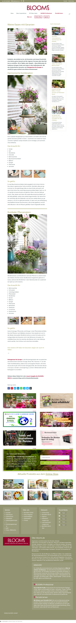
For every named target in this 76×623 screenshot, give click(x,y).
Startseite (5, 621)
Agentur (46, 17)
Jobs (7, 528)
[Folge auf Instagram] (59, 513)
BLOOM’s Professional (46, 13)
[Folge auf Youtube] (59, 516)
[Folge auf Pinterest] (59, 519)
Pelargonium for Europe (34, 67)
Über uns (29, 17)
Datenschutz (9, 516)
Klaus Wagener (28, 514)
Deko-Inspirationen (21, 13)
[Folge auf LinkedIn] (59, 525)
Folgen (63, 513)
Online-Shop (71, 1)
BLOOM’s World (46, 514)
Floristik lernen (59, 13)
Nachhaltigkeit (28, 516)
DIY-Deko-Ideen (33, 13)
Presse (26, 520)
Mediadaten (27, 518)
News (12, 13)
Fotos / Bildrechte (11, 530)
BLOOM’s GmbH (28, 512)
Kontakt (65, 1)
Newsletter (9, 518)
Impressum (9, 514)
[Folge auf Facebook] (59, 522)
